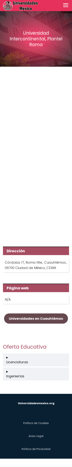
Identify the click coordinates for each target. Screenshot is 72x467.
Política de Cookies (36, 423)
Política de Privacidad (36, 449)
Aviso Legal (36, 436)
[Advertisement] (36, 109)
